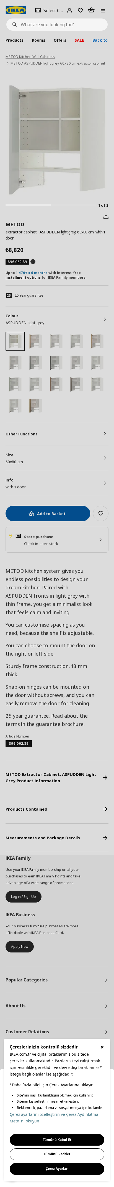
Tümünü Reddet (57, 1154)
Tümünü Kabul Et (57, 1139)
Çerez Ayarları (57, 1168)
